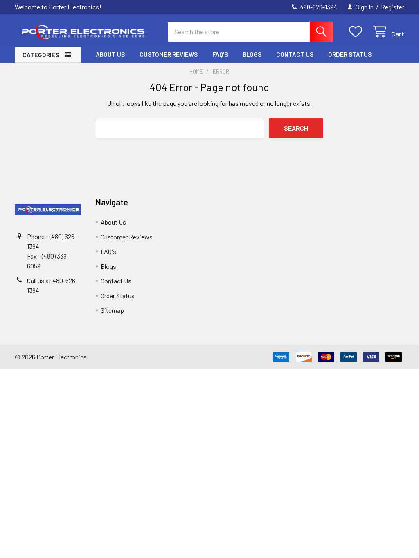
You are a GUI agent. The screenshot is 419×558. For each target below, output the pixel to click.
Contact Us (294, 54)
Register (392, 7)
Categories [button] (41, 54)
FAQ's (220, 54)
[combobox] (250, 32)
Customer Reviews (169, 54)
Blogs (252, 54)
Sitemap (112, 310)
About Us (110, 54)
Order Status (350, 54)
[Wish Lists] (357, 31)
